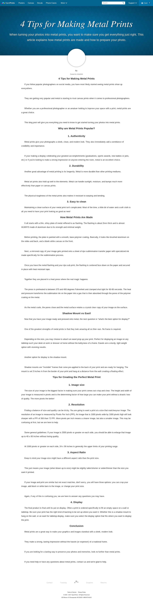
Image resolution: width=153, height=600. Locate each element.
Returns (104, 583)
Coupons (89, 583)
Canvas (31, 3)
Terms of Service (71, 592)
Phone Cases (51, 3)
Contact (49, 583)
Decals (40, 3)
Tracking (63, 583)
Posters (22, 3)
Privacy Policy (82, 592)
